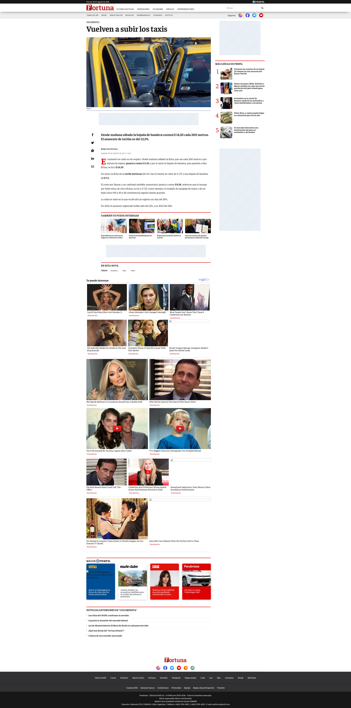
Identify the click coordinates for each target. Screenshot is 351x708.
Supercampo (190, 677)
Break (240, 677)
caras (164, 567)
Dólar (104, 15)
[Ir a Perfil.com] (258, 2)
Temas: (104, 270)
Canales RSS (132, 687)
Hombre (164, 677)
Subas (133, 270)
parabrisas (196, 567)
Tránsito (221, 687)
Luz (211, 677)
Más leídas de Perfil (229, 63)
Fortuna (152, 677)
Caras (113, 677)
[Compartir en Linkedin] (92, 158)
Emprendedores (185, 9)
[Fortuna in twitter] (254, 15)
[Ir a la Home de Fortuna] (100, 7)
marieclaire (132, 567)
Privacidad (176, 687)
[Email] (92, 166)
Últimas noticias (125, 9)
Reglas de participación (203, 687)
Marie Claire (138, 677)
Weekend (176, 677)
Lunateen (229, 677)
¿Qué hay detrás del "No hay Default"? (106, 630)
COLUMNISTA (92, 22)
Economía (158, 9)
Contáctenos (163, 687)
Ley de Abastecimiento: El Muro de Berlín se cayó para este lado (118, 625)
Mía (219, 677)
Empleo (170, 9)
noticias (100, 567)
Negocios (129, 15)
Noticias (124, 677)
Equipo (187, 687)
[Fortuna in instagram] (241, 15)
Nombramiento (143, 15)
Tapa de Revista (116, 15)
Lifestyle (169, 15)
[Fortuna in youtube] (261, 15)
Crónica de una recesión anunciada (105, 635)
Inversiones (143, 9)
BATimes (252, 677)
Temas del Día (92, 15)
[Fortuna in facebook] (247, 15)
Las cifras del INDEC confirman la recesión (108, 615)
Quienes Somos (147, 687)
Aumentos (114, 270)
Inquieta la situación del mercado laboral (108, 620)
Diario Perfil (100, 677)
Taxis (124, 270)
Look (202, 677)
